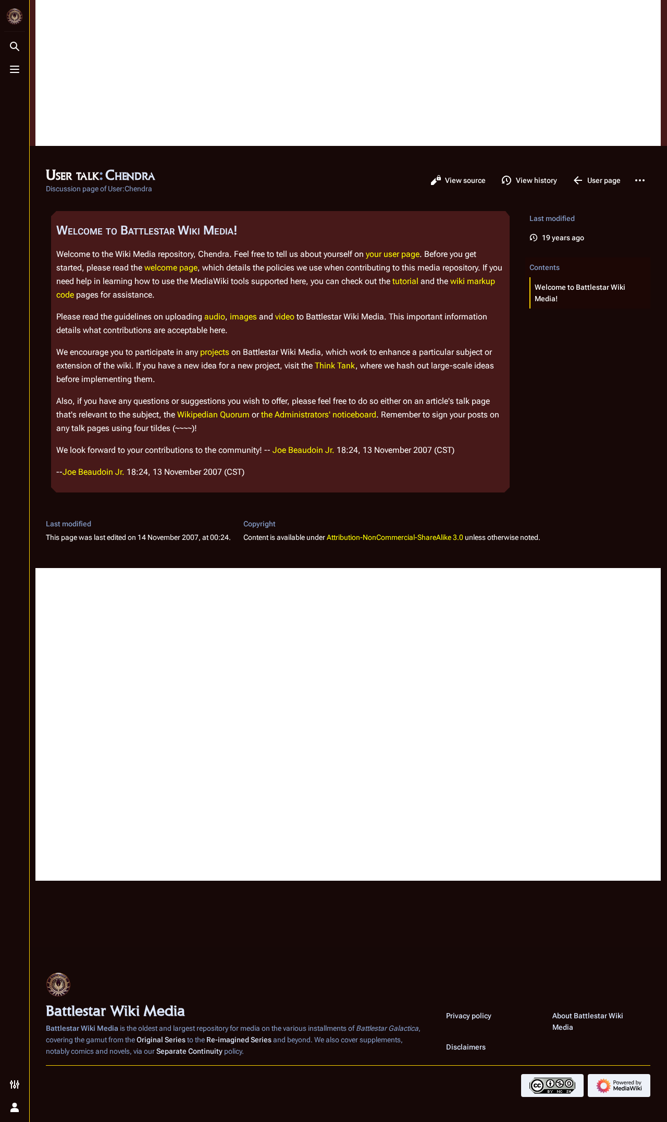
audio (214, 317)
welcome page (170, 268)
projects (214, 352)
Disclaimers (466, 1047)
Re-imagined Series (238, 1039)
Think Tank (335, 366)
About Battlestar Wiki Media (587, 1021)
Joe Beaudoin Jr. (304, 450)
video (284, 317)
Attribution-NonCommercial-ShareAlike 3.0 (395, 537)
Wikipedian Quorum (213, 415)
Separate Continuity (189, 1051)
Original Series (161, 1039)
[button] (590, 293)
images (243, 317)
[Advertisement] (348, 73)
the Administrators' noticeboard (318, 415)
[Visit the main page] (14, 16)
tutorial (405, 281)
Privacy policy (468, 1016)
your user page (392, 254)
